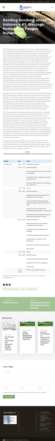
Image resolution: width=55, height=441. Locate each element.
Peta (29, 1)
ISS (9, 440)
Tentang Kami (23, 1)
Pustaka (33, 1)
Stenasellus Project (44, 412)
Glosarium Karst (39, 1)
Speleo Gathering (44, 429)
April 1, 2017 (7, 335)
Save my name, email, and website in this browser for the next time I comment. (25, 392)
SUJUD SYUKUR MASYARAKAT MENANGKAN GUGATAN (27, 335)
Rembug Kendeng (32, 289)
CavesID (20, 36)
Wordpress (26, 440)
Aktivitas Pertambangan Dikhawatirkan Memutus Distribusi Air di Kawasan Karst (45, 338)
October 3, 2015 (44, 330)
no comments (29, 36)
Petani (23, 289)
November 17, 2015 (26, 330)
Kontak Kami (47, 1)
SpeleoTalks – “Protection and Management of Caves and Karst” (45, 418)
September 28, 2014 (9, 36)
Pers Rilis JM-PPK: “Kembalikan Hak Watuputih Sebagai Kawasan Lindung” (9, 343)
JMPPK (5, 289)
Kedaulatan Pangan (14, 289)
